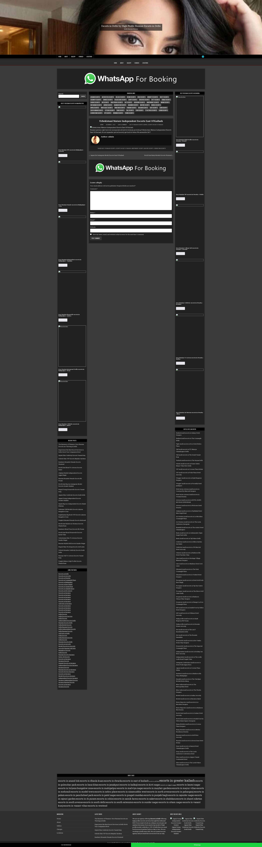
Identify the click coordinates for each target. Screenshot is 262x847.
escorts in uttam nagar (170, 802)
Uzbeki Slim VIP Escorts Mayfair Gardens (72, 459)
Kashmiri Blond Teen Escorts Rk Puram (71, 529)
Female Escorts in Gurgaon (67, 663)
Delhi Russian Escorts (65, 627)
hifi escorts (105, 102)
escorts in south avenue (70, 802)
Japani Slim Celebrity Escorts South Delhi (71, 495)
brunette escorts (152, 97)
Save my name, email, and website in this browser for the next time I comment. (118, 234)
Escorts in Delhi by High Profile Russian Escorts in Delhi (131, 26)
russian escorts (143, 108)
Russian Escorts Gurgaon (66, 655)
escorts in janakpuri (109, 784)
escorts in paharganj (182, 791)
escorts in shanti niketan (189, 798)
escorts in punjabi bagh (156, 795)
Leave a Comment (122, 124)
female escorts (166, 100)
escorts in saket (147, 798)
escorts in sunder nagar (146, 802)
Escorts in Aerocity (64, 576)
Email (92, 220)
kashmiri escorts (133, 105)
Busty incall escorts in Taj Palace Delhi (188, 538)
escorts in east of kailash (123, 148)
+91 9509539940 (66, 845)
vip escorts (107, 113)
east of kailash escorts (108, 148)
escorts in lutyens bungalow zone (75, 788)
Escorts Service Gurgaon (66, 672)
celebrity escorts (96, 100)
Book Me (63, 155)
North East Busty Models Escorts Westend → (158, 155)
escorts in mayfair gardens (157, 788)
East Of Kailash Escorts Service (138, 124)
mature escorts (144, 105)
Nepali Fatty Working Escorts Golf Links (71, 547)
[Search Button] (203, 57)
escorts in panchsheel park (79, 795)
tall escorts (130, 110)
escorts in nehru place (105, 791)
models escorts (156, 105)
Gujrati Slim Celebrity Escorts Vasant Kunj (71, 455)
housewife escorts (139, 102)
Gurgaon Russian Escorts (66, 682)
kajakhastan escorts (120, 105)
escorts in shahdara (165, 798)
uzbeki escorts (163, 110)
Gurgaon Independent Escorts (68, 680)
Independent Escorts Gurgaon (68, 665)
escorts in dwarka (113, 780)
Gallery (73, 57)
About (66, 57)
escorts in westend (97, 805)
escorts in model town (82, 791)
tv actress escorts (151, 110)
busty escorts (164, 97)
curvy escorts (132, 100)
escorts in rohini (105, 798)
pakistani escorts (120, 108)
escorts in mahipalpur (105, 788)
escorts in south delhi (94, 802)
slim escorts (163, 108)
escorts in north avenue (159, 791)
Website (93, 227)
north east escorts (107, 108)
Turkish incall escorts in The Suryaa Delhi (189, 460)
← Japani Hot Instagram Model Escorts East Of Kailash (106, 155)
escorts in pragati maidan (129, 795)
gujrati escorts (95, 102)
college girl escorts (120, 100)
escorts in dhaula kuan (91, 780)
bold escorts (141, 97)
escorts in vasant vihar (75, 805)
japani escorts (108, 105)
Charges (81, 57)
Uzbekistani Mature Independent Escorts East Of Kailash (131, 121)
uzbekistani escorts (96, 113)
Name (92, 213)
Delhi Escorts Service (65, 616)
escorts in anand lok (68, 780)
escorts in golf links (154, 781)
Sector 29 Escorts (64, 657)
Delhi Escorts (62, 614)
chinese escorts (107, 100)
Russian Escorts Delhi (65, 623)
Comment (94, 189)
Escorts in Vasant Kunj (65, 586)
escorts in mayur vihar (184, 788)
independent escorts (153, 102)
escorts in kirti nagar (149, 784)
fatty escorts (155, 100)
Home (59, 57)
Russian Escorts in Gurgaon (67, 670)
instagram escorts (96, 105)
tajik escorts (120, 110)
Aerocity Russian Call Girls (67, 648)
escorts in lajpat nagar (168, 785)
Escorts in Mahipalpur (65, 582)
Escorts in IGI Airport (65, 591)
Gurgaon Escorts (63, 661)
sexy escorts (154, 108)
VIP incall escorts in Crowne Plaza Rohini (189, 469)
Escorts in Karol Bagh (65, 584)
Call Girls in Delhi (63, 633)
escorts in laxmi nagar (188, 784)
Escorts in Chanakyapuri (66, 589)
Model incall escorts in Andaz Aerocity (188, 695)
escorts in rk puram (86, 798)
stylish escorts (110, 110)
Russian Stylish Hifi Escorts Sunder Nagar (71, 543)
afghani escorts (95, 97)
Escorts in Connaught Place (67, 580)
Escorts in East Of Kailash (155, 124)
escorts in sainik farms (126, 798)
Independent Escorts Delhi (67, 620)
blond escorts (131, 97)
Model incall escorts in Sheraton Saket (188, 699)
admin (101, 124)
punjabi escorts (131, 108)
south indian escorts (97, 110)
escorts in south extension (119, 802)
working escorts (118, 113)
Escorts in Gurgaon (64, 593)
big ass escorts (120, 97)
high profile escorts (117, 102)
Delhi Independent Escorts (67, 629)
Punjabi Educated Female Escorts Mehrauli (72, 520)
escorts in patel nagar (105, 795)
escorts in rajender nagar (181, 795)
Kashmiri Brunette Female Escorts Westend (109, 837)
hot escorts (128, 102)
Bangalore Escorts (64, 650)
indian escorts (165, 102)
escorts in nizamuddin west (132, 791)
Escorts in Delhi (63, 574)
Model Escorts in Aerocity (66, 646)
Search (60, 94)
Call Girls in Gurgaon (65, 603)
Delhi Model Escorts (65, 625)
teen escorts (139, 110)
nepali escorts (95, 108)
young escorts (129, 113)
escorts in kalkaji (129, 784)
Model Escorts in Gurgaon (66, 676)
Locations (89, 57)
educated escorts (144, 100)
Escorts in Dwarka (64, 578)
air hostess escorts (108, 97)
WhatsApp (197, 845)
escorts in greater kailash (177, 780)
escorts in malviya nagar (130, 788)
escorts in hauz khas (87, 784)
